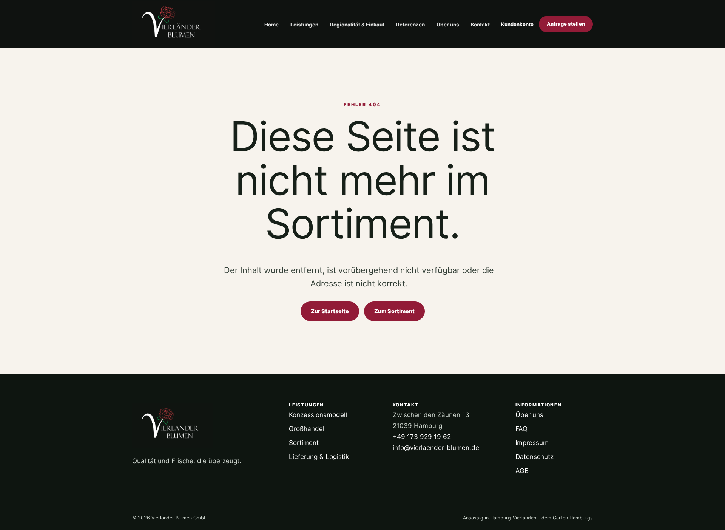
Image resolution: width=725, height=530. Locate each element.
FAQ (521, 429)
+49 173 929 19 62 (422, 436)
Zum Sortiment (394, 311)
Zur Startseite (330, 311)
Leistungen (304, 25)
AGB (522, 470)
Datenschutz (534, 456)
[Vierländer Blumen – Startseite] (173, 24)
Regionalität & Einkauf (357, 25)
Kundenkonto (517, 24)
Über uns (448, 25)
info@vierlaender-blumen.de (436, 447)
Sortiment (304, 443)
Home (271, 25)
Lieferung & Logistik (319, 456)
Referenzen (410, 25)
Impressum (532, 443)
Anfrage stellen (566, 24)
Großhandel (306, 429)
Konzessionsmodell (318, 415)
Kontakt (480, 25)
